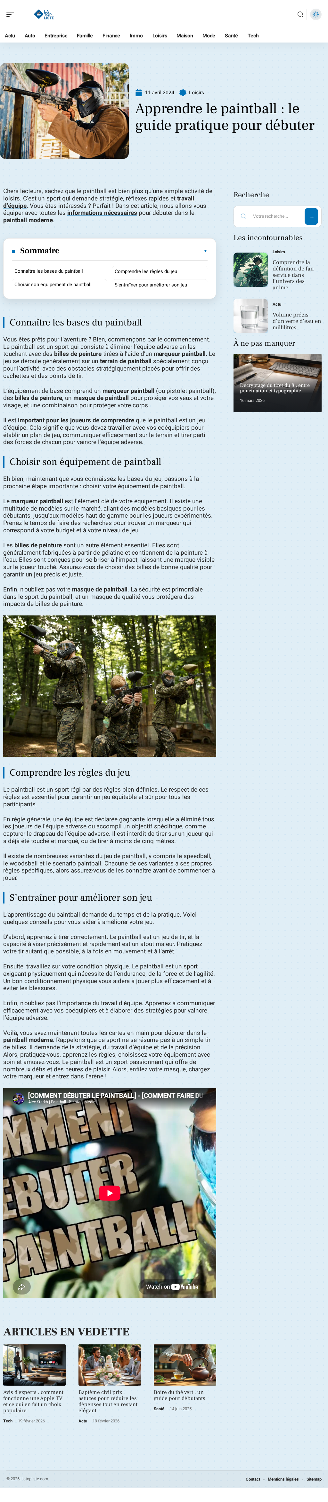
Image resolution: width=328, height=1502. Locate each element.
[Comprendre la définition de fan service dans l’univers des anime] (251, 270)
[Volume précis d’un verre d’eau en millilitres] (251, 316)
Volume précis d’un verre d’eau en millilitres (297, 321)
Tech (7, 1421)
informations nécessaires (102, 212)
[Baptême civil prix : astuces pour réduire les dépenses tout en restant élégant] (109, 1365)
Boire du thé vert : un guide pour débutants (179, 1395)
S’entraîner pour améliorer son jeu (151, 284)
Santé (159, 1409)
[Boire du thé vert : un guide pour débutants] (185, 1365)
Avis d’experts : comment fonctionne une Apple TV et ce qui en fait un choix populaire (33, 1401)
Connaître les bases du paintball (48, 271)
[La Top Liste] (46, 14)
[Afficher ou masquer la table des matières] (134, 251)
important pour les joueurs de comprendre (76, 420)
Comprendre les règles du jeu (146, 271)
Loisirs (196, 93)
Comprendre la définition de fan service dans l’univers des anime (293, 275)
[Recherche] (300, 15)
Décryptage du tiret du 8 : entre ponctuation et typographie (275, 388)
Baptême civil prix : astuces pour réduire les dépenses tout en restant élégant (107, 1401)
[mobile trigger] (11, 14)
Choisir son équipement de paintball (53, 284)
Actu (82, 1421)
